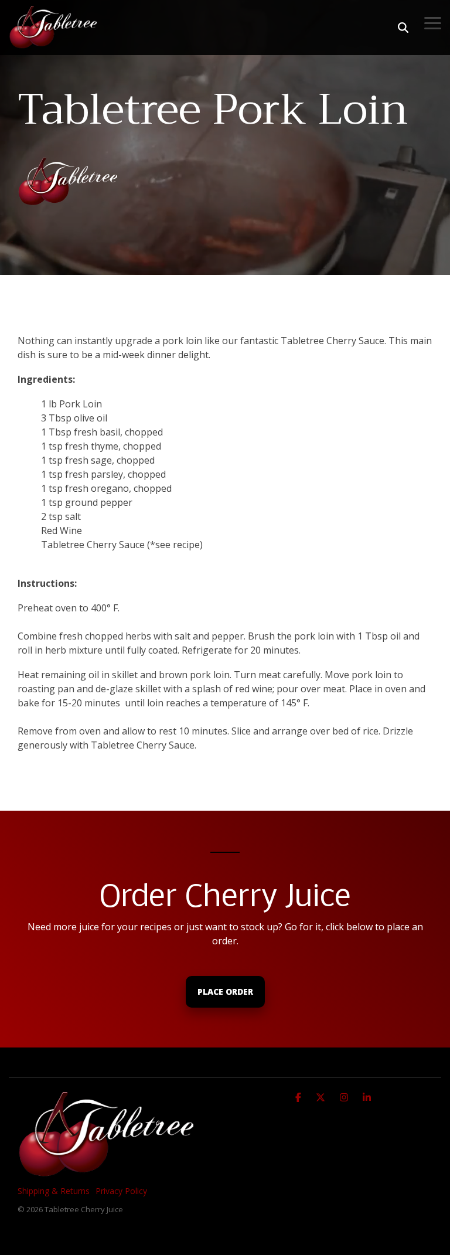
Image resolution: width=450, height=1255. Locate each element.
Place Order (225, 991)
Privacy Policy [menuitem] (121, 1190)
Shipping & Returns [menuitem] (54, 1190)
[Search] (403, 27)
